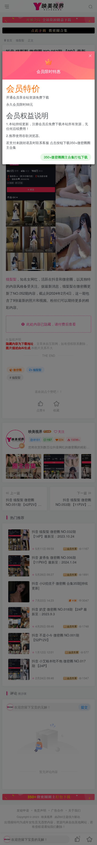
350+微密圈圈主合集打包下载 (66, 157)
